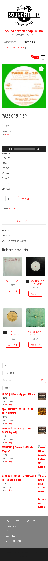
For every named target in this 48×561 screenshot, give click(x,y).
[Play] (5, 149)
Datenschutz (10, 535)
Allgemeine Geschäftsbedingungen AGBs (22, 520)
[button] (41, 68)
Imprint (8, 530)
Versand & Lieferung (13, 540)
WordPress (26, 552)
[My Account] (27, 58)
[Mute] (42, 149)
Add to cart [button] (12, 291)
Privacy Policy (11, 525)
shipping (8, 134)
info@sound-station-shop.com (14, 47)
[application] (24, 149)
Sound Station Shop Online (24, 31)
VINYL (11, 208)
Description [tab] (22, 220)
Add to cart (25, 198)
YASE (15, 208)
